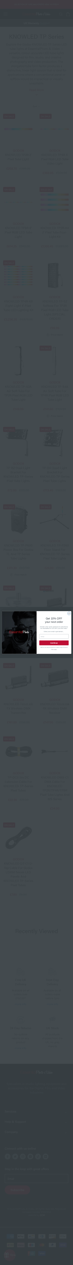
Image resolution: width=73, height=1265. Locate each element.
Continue (53, 642)
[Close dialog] (68, 613)
